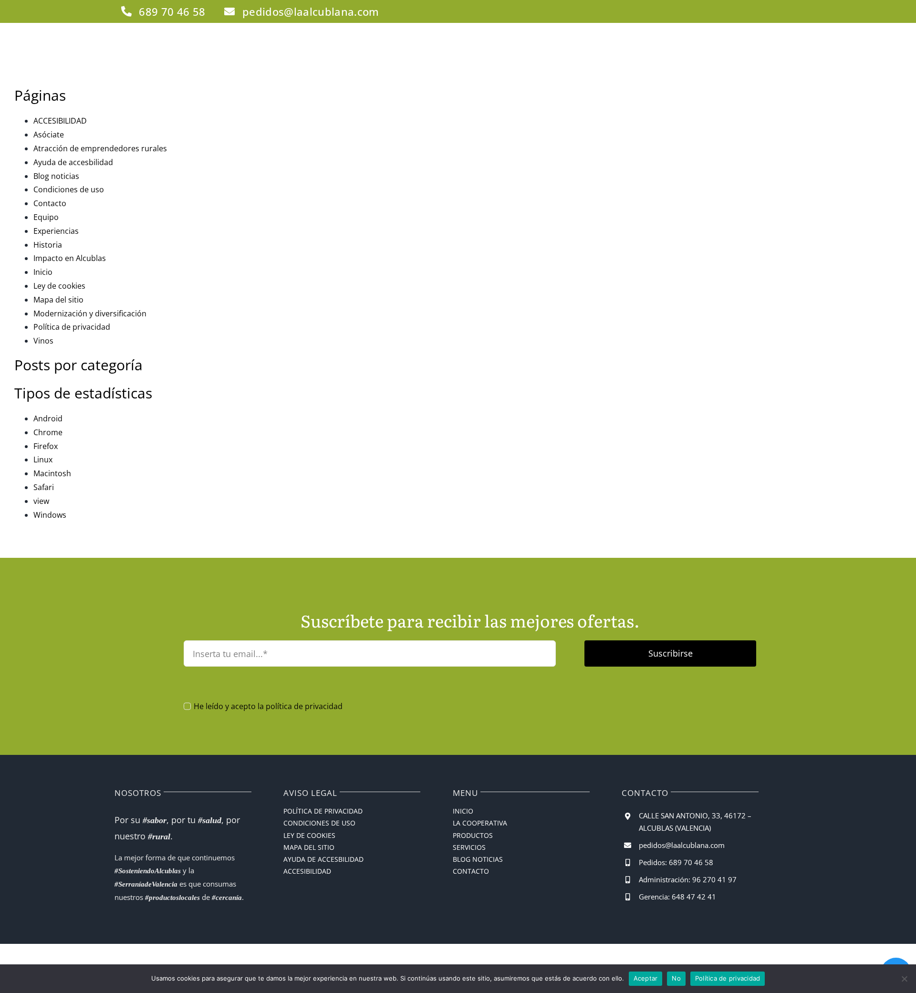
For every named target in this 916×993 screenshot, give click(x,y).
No (676, 978)
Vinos (43, 340)
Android (47, 418)
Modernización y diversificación (89, 313)
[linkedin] (776, 11)
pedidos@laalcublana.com (682, 845)
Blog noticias (56, 176)
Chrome (47, 432)
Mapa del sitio (58, 299)
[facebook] (744, 11)
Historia (47, 245)
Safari (43, 487)
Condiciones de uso (68, 189)
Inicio (42, 272)
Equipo (46, 217)
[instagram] (760, 11)
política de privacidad (304, 706)
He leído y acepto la (268, 706)
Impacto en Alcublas (69, 258)
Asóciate (48, 134)
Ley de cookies (59, 286)
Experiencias (56, 231)
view (41, 501)
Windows (49, 515)
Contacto (49, 203)
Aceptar (646, 978)
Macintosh (52, 473)
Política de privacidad (71, 327)
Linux (42, 459)
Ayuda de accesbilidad (73, 162)
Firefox (45, 446)
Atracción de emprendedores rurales (100, 148)
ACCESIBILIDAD (60, 120)
